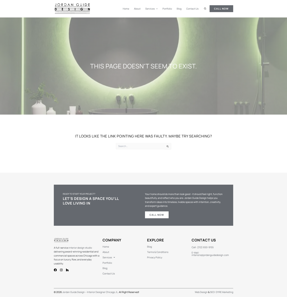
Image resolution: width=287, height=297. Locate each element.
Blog (179, 8)
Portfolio (167, 8)
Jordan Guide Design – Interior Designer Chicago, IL (90, 292)
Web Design (201, 292)
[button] (156, 9)
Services (150, 8)
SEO (212, 292)
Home (126, 8)
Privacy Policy (154, 257)
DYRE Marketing (224, 292)
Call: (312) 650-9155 (203, 247)
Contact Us (192, 8)
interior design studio (80, 247)
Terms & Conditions (157, 252)
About (137, 8)
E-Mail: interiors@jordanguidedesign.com (210, 254)
